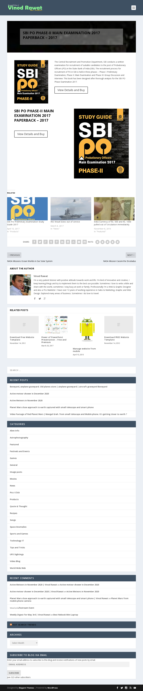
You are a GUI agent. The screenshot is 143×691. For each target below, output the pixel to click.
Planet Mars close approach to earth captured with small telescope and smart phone (52, 407)
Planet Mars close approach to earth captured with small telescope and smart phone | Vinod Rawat (59, 598)
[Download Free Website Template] (24, 324)
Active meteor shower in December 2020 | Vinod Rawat (37, 591)
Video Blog (15, 561)
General (13, 465)
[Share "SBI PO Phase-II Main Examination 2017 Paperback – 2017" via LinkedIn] (62, 242)
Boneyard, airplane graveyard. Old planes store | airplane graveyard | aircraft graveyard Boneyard (58, 386)
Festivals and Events (20, 451)
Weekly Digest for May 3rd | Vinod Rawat (30, 614)
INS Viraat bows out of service (65, 221)
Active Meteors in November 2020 (26, 400)
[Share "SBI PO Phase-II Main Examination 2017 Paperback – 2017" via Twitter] (40, 242)
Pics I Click (15, 492)
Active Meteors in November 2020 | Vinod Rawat (33, 584)
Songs (13, 520)
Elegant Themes (26, 688)
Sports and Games (19, 533)
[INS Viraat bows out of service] (71, 208)
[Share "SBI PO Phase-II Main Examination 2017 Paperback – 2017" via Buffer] (68, 242)
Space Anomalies (18, 527)
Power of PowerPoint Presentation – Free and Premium (53, 340)
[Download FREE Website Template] (118, 324)
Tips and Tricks (17, 547)
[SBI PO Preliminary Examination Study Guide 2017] (27, 208)
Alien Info (14, 430)
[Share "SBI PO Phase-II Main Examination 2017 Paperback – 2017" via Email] (79, 242)
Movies (13, 478)
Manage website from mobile (84, 349)
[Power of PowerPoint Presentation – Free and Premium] (55, 324)
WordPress (52, 688)
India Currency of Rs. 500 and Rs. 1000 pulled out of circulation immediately (112, 223)
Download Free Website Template (22, 338)
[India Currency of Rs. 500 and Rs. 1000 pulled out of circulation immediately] (114, 208)
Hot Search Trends (24, 624)
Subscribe (14, 673)
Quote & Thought (18, 506)
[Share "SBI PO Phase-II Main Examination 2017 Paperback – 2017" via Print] (84, 242)
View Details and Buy (71, 90)
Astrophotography (19, 437)
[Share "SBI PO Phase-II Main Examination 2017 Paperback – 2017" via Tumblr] (51, 242)
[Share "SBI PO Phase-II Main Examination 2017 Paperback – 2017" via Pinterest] (56, 242)
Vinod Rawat (31, 43)
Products (57, 43)
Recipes (13, 513)
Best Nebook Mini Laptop (65, 614)
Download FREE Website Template (116, 338)
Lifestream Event (25, 608)
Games (13, 458)
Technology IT (17, 540)
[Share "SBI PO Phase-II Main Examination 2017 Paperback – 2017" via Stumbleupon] (73, 242)
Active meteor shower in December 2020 (29, 393)
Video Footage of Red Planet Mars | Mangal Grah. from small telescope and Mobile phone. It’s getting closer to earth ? (68, 414)
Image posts (16, 472)
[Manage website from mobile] (87, 330)
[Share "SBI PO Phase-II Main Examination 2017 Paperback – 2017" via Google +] (45, 242)
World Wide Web (18, 568)
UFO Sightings (17, 554)
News (12, 485)
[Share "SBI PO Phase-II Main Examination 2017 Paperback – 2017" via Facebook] (34, 242)
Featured (14, 444)
